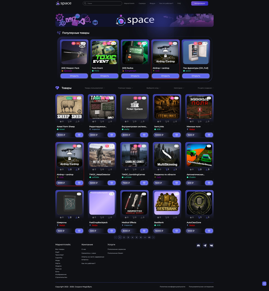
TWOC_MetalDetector (99, 174)
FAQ (179, 3)
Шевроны (62, 222)
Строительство (61, 277)
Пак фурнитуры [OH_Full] (195, 68)
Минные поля (193, 126)
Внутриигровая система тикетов (134, 127)
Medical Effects (129, 222)
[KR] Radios (127, 68)
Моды (57, 260)
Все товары (59, 249)
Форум (152, 3)
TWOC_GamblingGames (133, 174)
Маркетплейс (129, 3)
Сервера (142, 3)
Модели (58, 266)
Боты (57, 272)
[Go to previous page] (115, 237)
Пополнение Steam (115, 253)
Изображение (61, 274)
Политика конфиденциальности (172, 287)
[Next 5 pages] (145, 237)
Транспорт (59, 255)
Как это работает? (166, 3)
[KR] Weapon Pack (70, 68)
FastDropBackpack (98, 222)
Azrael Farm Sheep (66, 126)
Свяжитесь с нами (89, 253)
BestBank (159, 222)
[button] (95, 88)
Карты (57, 263)
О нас (84, 249)
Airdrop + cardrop (161, 68)
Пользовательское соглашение (201, 287)
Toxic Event (97, 68)
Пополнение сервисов (117, 249)
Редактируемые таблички (97, 127)
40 (149, 237)
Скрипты (58, 258)
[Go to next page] (153, 237)
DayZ (57, 252)
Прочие (58, 269)
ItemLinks (159, 126)
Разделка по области (165, 174)
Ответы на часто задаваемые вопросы (93, 258)
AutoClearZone (194, 222)
